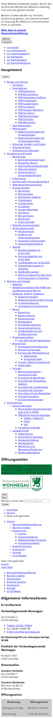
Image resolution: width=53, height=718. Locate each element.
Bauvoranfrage (26, 318)
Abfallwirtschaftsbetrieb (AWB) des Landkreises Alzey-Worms (31, 289)
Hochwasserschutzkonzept (33, 306)
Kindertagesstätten (23, 337)
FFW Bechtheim (26, 91)
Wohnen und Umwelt (18, 281)
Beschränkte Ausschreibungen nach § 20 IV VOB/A (35, 410)
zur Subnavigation (17, 59)
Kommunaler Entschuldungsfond (30, 181)
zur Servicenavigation (19, 63)
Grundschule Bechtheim (31, 377)
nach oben (7, 567)
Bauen (16, 309)
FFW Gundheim (26, 106)
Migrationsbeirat (27, 169)
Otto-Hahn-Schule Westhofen (34, 393)
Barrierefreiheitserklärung (26, 524)
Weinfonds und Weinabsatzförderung (30, 448)
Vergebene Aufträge (29, 427)
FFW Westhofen (26, 122)
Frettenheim (25, 200)
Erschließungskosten (29, 324)
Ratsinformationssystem (26, 225)
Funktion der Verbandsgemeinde (29, 236)
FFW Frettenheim (27, 100)
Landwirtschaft (20, 430)
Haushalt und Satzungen (31, 240)
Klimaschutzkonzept (29, 349)
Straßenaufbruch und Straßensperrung (30, 333)
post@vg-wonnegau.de (23, 631)
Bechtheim (24, 191)
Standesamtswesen (29, 543)
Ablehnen (6, 39)
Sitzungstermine (21, 147)
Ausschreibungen (22, 405)
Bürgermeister (26, 231)
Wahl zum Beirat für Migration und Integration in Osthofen (34, 276)
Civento (22, 533)
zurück (5, 564)
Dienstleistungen (21, 125)
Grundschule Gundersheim (33, 387)
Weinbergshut (26, 443)
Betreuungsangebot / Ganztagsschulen (30, 373)
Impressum (18, 549)
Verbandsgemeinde (23, 228)
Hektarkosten (25, 433)
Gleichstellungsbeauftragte (33, 166)
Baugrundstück (26, 315)
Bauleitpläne (25, 321)
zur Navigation (15, 56)
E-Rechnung (19, 178)
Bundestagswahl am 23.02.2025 (29, 252)
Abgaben (17, 284)
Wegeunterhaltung (28, 440)
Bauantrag (24, 312)
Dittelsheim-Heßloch (29, 197)
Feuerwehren (19, 88)
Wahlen (16, 247)
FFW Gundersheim (28, 103)
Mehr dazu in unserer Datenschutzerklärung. (14, 32)
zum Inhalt (13, 47)
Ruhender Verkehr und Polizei (29, 144)
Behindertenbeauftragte (31, 159)
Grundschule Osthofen (30, 390)
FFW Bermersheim (28, 94)
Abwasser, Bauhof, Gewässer (28, 293)
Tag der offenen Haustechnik (34, 362)
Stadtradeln (24, 365)
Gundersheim (25, 203)
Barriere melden (21, 527)
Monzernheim (26, 215)
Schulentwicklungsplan (30, 399)
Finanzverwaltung (28, 536)
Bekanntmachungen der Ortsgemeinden (31, 133)
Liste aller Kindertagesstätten (34, 340)
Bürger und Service (17, 82)
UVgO (27, 421)
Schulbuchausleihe (28, 396)
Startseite (12, 509)
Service (11, 512)
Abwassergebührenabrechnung (35, 300)
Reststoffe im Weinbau (30, 437)
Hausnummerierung (29, 328)
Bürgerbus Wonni (28, 162)
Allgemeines (30, 356)
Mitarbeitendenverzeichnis (27, 184)
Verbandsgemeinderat (30, 243)
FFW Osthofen (25, 119)
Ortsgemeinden (21, 187)
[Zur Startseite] (22, 491)
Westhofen (24, 219)
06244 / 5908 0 (19, 625)
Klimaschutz (19, 343)
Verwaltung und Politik (19, 153)
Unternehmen (14, 402)
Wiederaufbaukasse (29, 452)
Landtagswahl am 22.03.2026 (34, 262)
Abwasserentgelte (28, 296)
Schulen (16, 368)
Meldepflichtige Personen (32, 540)
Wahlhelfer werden (28, 271)
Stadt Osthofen (26, 222)
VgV (26, 424)
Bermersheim (25, 194)
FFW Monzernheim (28, 116)
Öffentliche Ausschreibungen (34, 415)
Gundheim (24, 206)
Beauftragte (19, 156)
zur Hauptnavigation (18, 53)
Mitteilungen (19, 128)
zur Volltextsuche (16, 50)
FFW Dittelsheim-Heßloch (32, 97)
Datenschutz (19, 530)
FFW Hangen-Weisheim (30, 110)
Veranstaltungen (33, 359)
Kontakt (16, 552)
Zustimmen (6, 42)
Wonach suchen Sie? (12, 500)
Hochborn (23, 212)
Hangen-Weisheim (28, 209)
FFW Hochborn (26, 113)
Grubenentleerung (28, 303)
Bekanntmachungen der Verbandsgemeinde (31, 139)
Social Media (19, 555)
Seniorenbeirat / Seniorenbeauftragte (29, 174)
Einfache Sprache (22, 546)
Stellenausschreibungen (25, 150)
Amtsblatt (17, 85)
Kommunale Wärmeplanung (33, 352)
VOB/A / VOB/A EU (34, 418)
